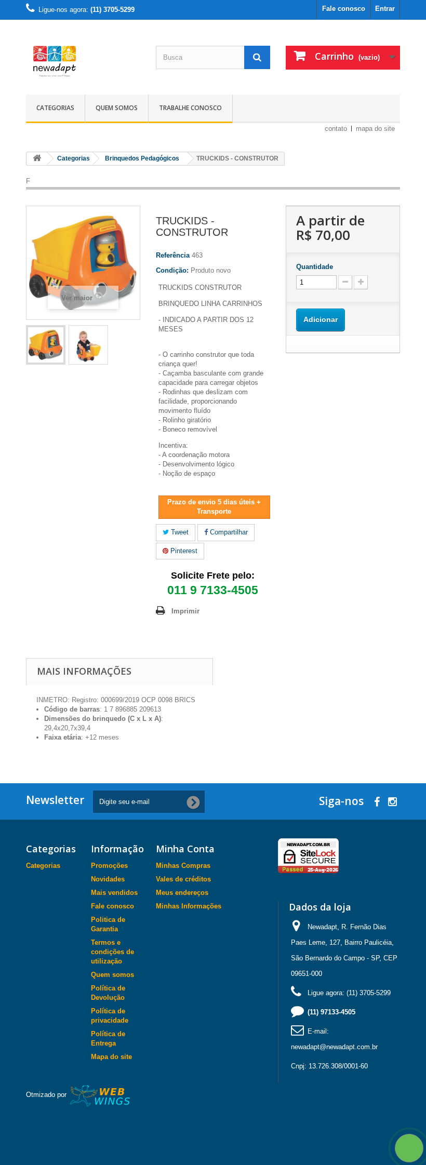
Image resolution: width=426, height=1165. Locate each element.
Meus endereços (182, 892)
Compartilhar (228, 532)
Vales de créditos (183, 879)
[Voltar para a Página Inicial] (37, 158)
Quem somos (117, 107)
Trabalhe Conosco (190, 107)
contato (336, 128)
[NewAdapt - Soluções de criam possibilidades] (83, 61)
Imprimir (185, 611)
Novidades (108, 879)
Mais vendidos (114, 892)
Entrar (385, 8)
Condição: (172, 270)
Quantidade (314, 267)
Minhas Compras (183, 865)
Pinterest (182, 551)
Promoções (109, 865)
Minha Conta (185, 848)
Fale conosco (343, 8)
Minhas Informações (188, 906)
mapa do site (375, 128)
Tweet (179, 532)
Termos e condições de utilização (112, 952)
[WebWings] (100, 1095)
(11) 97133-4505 (331, 1012)
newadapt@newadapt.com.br (334, 1047)
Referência (173, 255)
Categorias (55, 107)
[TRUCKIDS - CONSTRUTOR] (45, 345)
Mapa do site (111, 1057)
